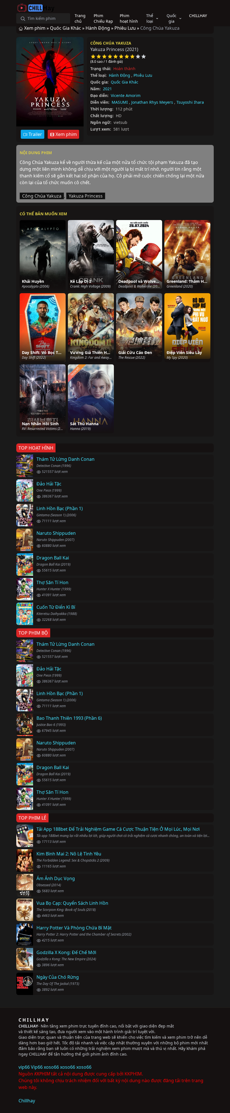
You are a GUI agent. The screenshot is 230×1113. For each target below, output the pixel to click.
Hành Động (119, 75)
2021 (107, 88)
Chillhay (27, 1101)
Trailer (34, 134)
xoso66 (51, 1067)
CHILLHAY (28, 1026)
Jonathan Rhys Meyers (152, 102)
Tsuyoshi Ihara (190, 102)
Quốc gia (171, 18)
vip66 (24, 1067)
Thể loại (149, 18)
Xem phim (65, 134)
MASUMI (120, 102)
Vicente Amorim (126, 95)
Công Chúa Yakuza (110, 43)
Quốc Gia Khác (124, 82)
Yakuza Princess (86, 196)
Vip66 (37, 1067)
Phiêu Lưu (143, 75)
